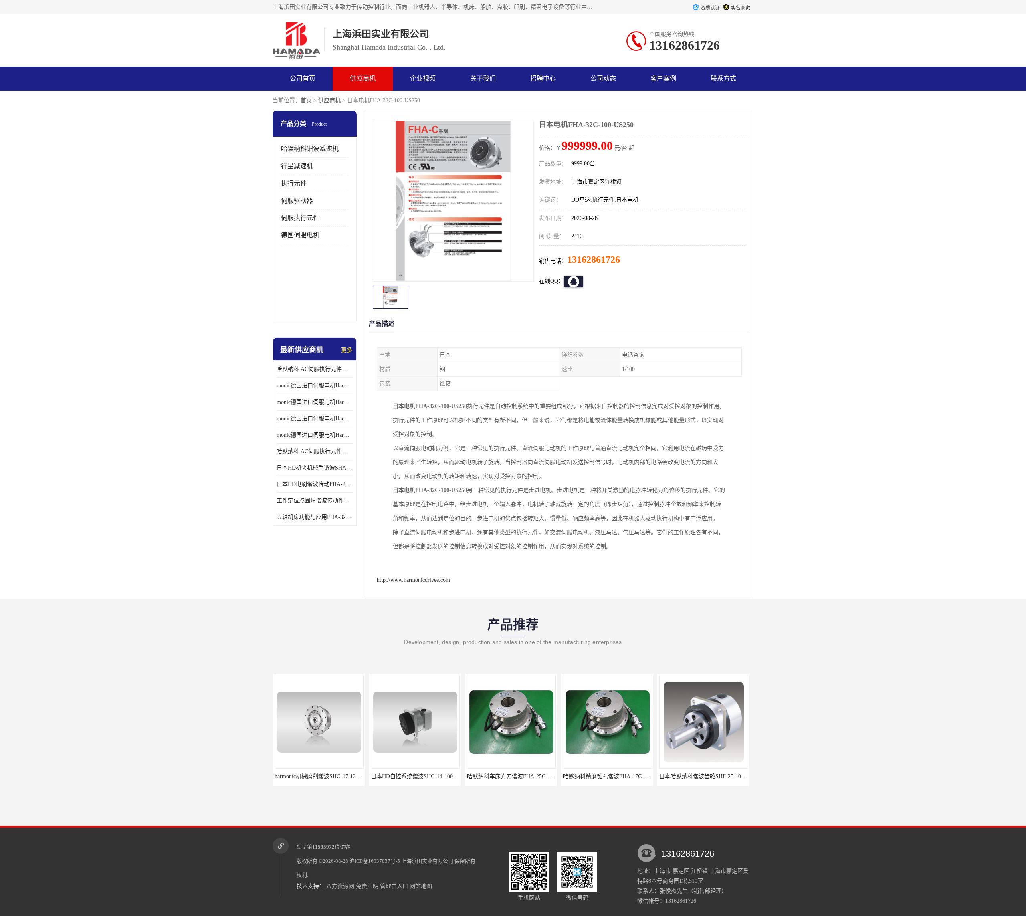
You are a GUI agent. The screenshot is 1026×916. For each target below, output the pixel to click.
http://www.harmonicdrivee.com (413, 580)
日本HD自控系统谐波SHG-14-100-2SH (331, 776)
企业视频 (423, 78)
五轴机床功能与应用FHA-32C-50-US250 (315, 517)
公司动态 (603, 78)
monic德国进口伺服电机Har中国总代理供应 (315, 435)
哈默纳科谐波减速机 (310, 148)
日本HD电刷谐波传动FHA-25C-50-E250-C (315, 484)
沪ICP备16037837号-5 (374, 861)
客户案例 (663, 78)
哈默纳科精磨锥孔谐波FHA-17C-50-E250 (526, 776)
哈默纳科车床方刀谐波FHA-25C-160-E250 (431, 776)
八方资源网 (340, 886)
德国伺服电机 (300, 235)
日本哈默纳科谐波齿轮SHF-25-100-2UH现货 (626, 776)
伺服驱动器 (297, 200)
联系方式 (723, 78)
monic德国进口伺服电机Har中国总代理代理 (315, 402)
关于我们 (483, 78)
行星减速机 (297, 166)
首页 (306, 100)
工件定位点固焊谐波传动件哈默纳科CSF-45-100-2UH (315, 501)
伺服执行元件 (300, 217)
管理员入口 (394, 886)
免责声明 (367, 886)
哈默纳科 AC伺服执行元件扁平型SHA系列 (315, 451)
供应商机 (363, 78)
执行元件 (294, 183)
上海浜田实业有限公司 (427, 861)
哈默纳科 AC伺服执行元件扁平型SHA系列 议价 (315, 369)
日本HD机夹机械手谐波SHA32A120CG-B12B (315, 468)
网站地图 (421, 886)
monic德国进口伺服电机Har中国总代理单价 (315, 386)
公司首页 (302, 78)
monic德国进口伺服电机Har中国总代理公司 (315, 419)
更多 (346, 350)
